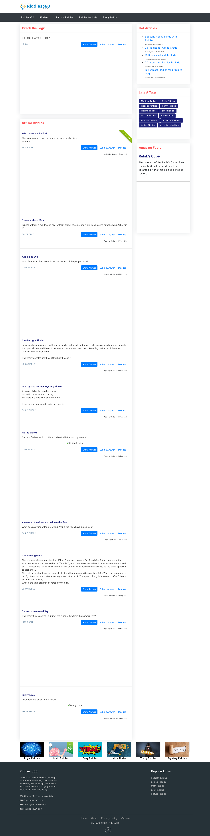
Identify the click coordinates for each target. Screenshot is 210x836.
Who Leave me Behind (34, 133)
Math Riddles (157, 785)
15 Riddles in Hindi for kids (160, 55)
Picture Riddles (64, 17)
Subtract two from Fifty (35, 611)
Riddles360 (28, 17)
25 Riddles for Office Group (161, 47)
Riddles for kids (88, 17)
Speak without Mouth (34, 220)
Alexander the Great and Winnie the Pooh (45, 522)
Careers (125, 818)
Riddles (44, 17)
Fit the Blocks (29, 432)
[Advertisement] (74, 81)
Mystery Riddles (149, 101)
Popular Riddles (159, 777)
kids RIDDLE (27, 147)
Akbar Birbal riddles (169, 125)
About (93, 818)
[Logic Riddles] (32, 747)
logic (25, 44)
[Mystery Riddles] (177, 747)
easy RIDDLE (28, 234)
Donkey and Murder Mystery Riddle (42, 386)
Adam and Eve (30, 256)
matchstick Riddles (171, 120)
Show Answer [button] (89, 44)
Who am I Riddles (149, 120)
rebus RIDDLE (28, 711)
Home (83, 818)
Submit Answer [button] (107, 44)
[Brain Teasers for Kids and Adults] (35, 6)
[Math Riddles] (61, 747)
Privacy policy (109, 818)
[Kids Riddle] (119, 747)
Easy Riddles (167, 115)
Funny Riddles (111, 17)
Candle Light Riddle (33, 340)
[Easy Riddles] (90, 747)
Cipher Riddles (148, 125)
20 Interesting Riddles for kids (162, 62)
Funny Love (28, 694)
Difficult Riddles (148, 115)
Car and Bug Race (32, 555)
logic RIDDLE (28, 267)
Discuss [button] (122, 44)
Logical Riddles (158, 781)
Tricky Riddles (168, 101)
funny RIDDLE (29, 410)
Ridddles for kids (149, 106)
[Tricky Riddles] (148, 747)
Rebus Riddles (167, 110)
